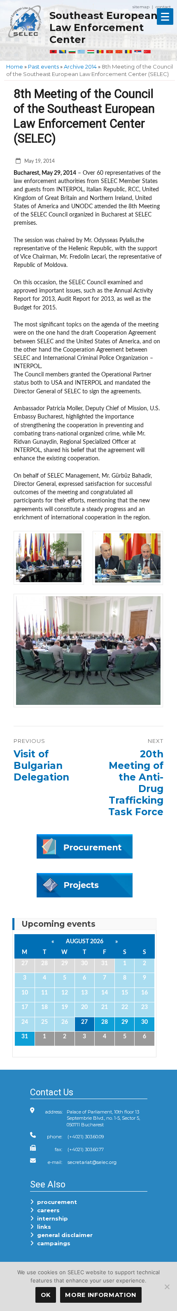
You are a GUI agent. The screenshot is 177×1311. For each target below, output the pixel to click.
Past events (43, 66)
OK (46, 1295)
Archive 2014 (80, 66)
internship (51, 1218)
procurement (55, 1202)
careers (47, 1210)
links (42, 1226)
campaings (52, 1243)
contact (163, 7)
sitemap (141, 7)
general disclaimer (63, 1235)
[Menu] (165, 16)
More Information (100, 1295)
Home (14, 66)
